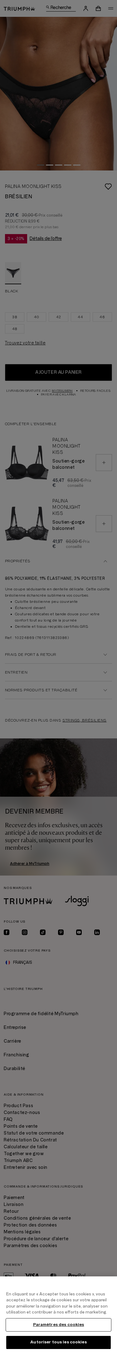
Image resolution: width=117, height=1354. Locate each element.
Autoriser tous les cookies (58, 1342)
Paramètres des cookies (58, 1325)
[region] (58, 1315)
